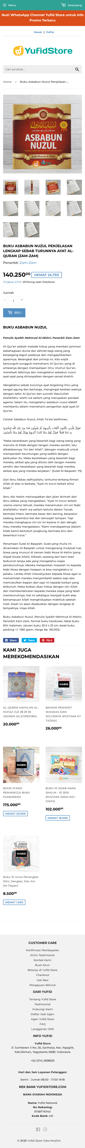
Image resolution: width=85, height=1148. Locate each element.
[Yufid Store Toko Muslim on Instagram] (45, 1130)
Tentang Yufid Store (42, 999)
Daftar (50, 32)
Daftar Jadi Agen (42, 1014)
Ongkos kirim (12, 281)
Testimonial (42, 1004)
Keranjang (74, 5)
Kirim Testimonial (42, 955)
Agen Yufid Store (42, 1019)
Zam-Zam (28, 263)
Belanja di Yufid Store (42, 970)
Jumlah (8, 293)
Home (7, 81)
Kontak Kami (42, 960)
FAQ (43, 1024)
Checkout (42, 975)
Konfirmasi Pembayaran (42, 950)
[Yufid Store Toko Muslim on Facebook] (38, 1130)
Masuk (38, 32)
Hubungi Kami (42, 1009)
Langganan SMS (42, 1029)
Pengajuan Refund (42, 985)
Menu (12, 5)
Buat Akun (42, 965)
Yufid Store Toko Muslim (44, 1140)
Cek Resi (42, 980)
